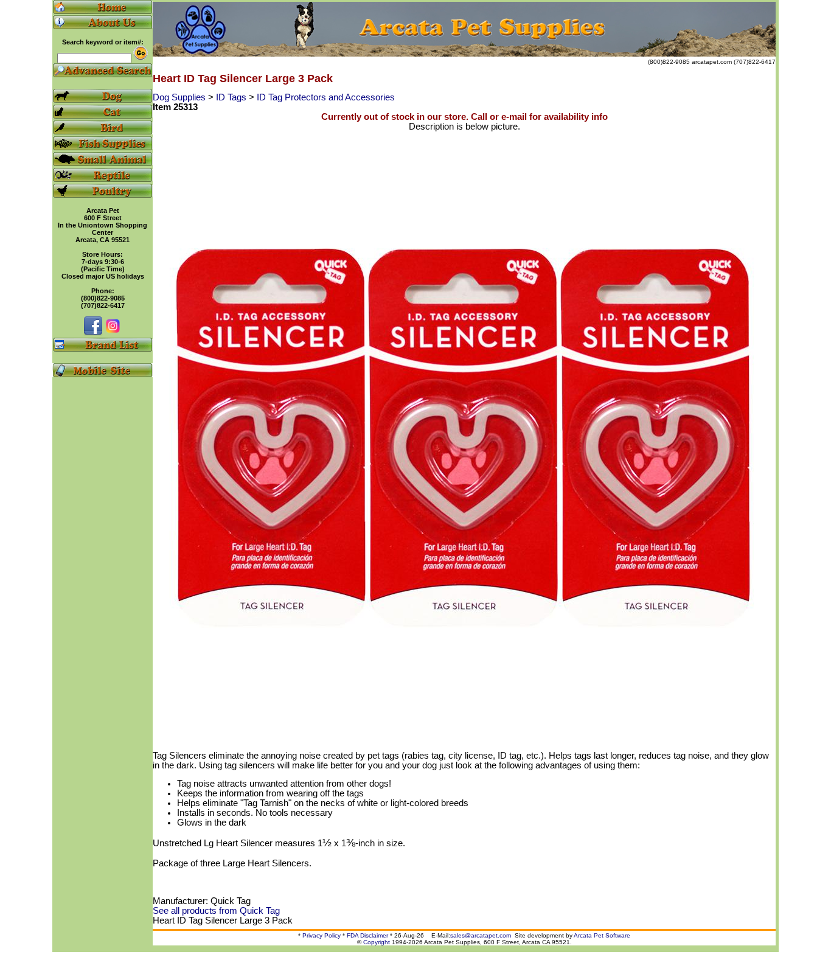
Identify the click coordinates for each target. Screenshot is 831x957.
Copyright (376, 942)
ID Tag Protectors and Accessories (326, 97)
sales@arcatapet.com (480, 935)
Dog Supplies (180, 97)
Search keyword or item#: (103, 42)
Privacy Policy (321, 935)
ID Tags (232, 97)
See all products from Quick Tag (216, 911)
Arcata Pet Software (602, 935)
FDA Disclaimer (367, 935)
